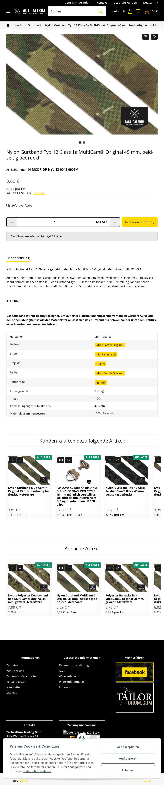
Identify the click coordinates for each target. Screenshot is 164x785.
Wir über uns (15, 671)
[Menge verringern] (12, 222)
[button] (130, 11)
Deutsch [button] (148, 2)
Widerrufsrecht (69, 676)
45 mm (101, 382)
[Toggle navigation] (8, 11)
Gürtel (100, 364)
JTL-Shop (146, 780)
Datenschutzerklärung (74, 665)
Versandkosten (16, 682)
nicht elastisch (106, 354)
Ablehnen (128, 770)
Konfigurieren (128, 758)
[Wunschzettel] (138, 11)
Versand (39, 193)
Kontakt (102, 2)
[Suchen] (100, 11)
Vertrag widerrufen (77, 2)
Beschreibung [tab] (18, 258)
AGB (62, 671)
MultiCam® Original (109, 345)
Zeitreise (12, 665)
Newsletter (13, 687)
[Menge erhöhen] (115, 222)
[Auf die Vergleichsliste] (145, 37)
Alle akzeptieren (128, 747)
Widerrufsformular (71, 682)
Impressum (66, 687)
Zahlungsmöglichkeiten (22, 676)
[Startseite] (8, 25)
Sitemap (11, 693)
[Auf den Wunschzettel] (154, 37)
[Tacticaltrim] (29, 11)
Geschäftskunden (125, 2)
